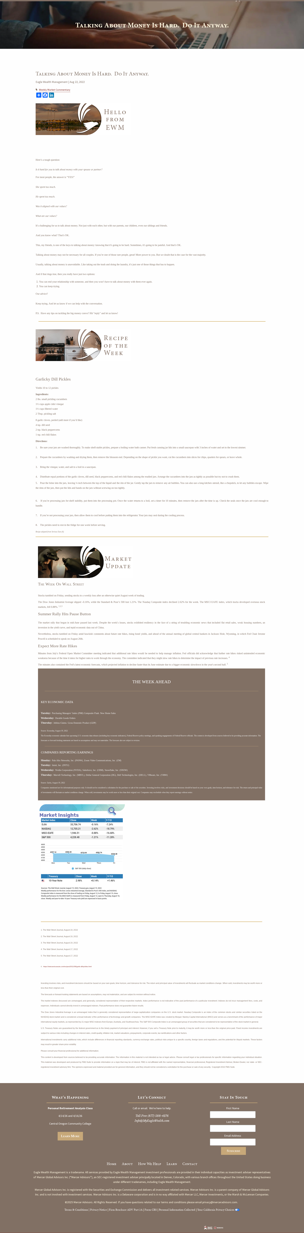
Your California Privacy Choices (215, 1210)
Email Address (232, 1135)
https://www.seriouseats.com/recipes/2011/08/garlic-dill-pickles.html (67, 966)
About (127, 1163)
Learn (172, 1163)
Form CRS (151, 1210)
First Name (232, 1108)
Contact (189, 1163)
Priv (92, 1210)
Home (111, 1163)
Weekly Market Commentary (54, 89)
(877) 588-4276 (158, 1116)
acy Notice (101, 1210)
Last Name (232, 1122)
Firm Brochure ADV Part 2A (125, 1210)
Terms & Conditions (76, 1210)
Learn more (70, 1136)
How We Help (149, 1163)
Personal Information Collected (177, 1210)
